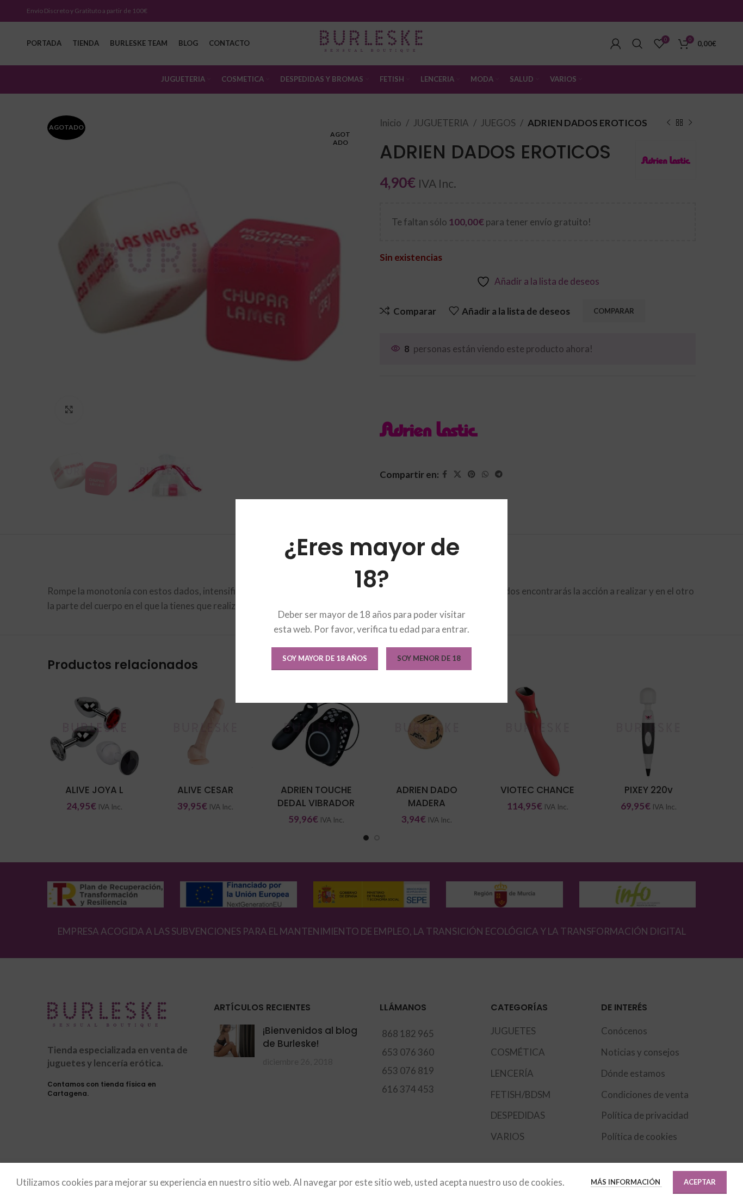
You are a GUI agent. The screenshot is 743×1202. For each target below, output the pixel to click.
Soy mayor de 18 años (324, 658)
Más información (626, 1182)
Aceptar (700, 1182)
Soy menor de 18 (429, 658)
